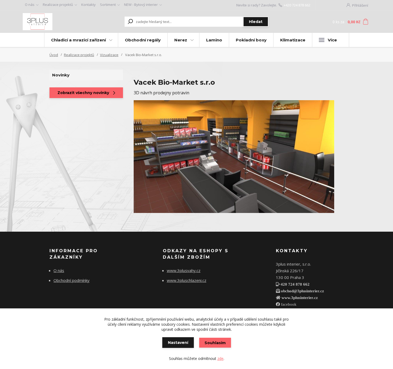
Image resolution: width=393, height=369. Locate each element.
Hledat (256, 21)
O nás (29, 4)
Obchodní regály (143, 39)
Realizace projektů (58, 4)
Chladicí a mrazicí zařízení (78, 39)
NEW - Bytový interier (141, 4)
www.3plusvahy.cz (184, 270)
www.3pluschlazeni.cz (186, 280)
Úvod (53, 54)
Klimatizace (292, 39)
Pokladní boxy (251, 39)
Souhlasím (215, 342)
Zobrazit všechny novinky (83, 92)
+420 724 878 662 (297, 5)
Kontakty (88, 4)
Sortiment (108, 4)
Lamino (214, 39)
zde (220, 358)
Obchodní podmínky (71, 280)
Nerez (180, 39)
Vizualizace (109, 54)
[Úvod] (55, 21)
